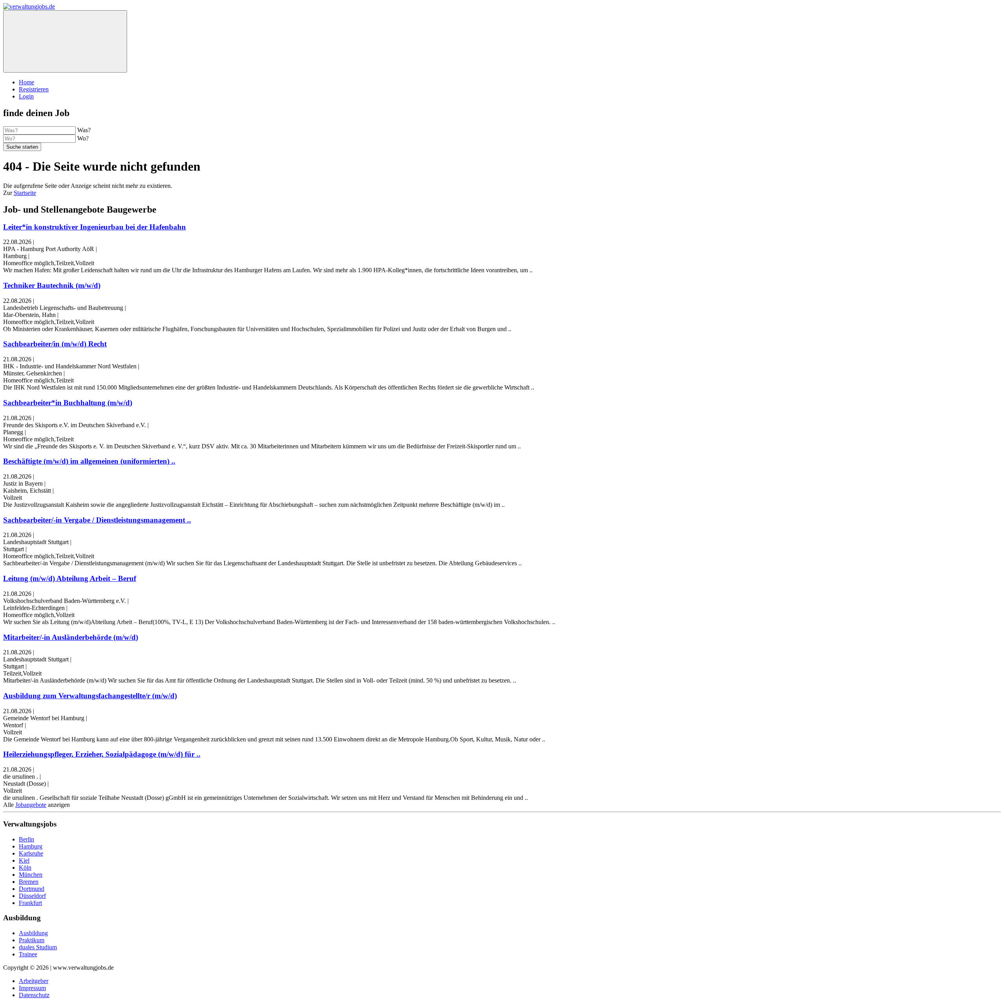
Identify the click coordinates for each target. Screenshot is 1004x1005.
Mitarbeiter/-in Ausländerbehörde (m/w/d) (70, 637)
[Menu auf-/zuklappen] (65, 41)
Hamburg (30, 846)
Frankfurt (30, 902)
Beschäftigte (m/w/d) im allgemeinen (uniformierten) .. (89, 461)
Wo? (83, 138)
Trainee (28, 954)
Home (26, 82)
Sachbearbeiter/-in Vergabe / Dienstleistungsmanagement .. (97, 520)
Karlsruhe (31, 853)
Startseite (25, 192)
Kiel (24, 860)
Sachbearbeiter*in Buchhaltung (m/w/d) (67, 403)
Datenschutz (34, 995)
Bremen (28, 881)
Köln (25, 867)
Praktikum (31, 940)
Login (26, 96)
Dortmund (31, 888)
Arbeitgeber (33, 981)
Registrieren (34, 89)
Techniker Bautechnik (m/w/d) (51, 285)
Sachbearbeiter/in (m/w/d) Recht (55, 344)
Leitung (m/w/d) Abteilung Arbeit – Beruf (69, 578)
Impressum (32, 988)
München (30, 874)
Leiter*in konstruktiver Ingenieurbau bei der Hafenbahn (94, 227)
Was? (84, 130)
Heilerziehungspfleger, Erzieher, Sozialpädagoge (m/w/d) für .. (101, 754)
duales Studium (38, 947)
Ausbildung (33, 933)
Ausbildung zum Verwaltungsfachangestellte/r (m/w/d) (90, 696)
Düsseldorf (32, 895)
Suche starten (22, 147)
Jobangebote (30, 804)
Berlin (26, 839)
